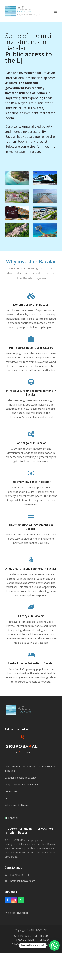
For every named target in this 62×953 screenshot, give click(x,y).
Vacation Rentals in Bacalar (20, 771)
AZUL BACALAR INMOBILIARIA (31, 929)
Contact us (11, 785)
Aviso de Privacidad (16, 906)
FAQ (7, 792)
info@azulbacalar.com (22, 874)
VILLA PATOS (19, 937)
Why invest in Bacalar (17, 799)
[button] (55, 11)
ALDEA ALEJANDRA (42, 937)
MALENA (44, 933)
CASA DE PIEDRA (25, 933)
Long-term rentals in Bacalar (21, 778)
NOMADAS (33, 941)
